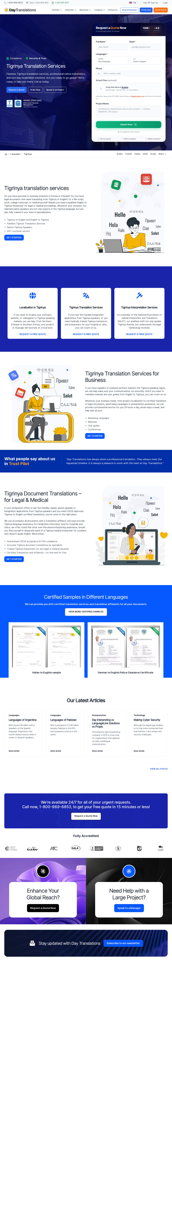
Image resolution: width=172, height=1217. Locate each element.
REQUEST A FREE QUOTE (32, 334)
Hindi (145, 154)
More (161, 154)
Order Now (146, 10)
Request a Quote (16, 90)
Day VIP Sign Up (151, 3)
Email (132, 42)
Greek (153, 154)
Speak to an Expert (55, 90)
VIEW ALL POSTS (159, 769)
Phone (99, 68)
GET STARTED (14, 237)
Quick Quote (160, 10)
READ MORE (14, 751)
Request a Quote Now (86, 816)
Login (165, 3)
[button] (128, 88)
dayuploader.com (137, 96)
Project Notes (102, 104)
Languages (102, 54)
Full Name (101, 42)
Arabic (120, 154)
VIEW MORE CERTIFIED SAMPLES (86, 611)
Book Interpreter (129, 10)
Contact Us (112, 10)
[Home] (6, 154)
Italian (137, 154)
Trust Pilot (19, 463)
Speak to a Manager (129, 908)
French (129, 154)
